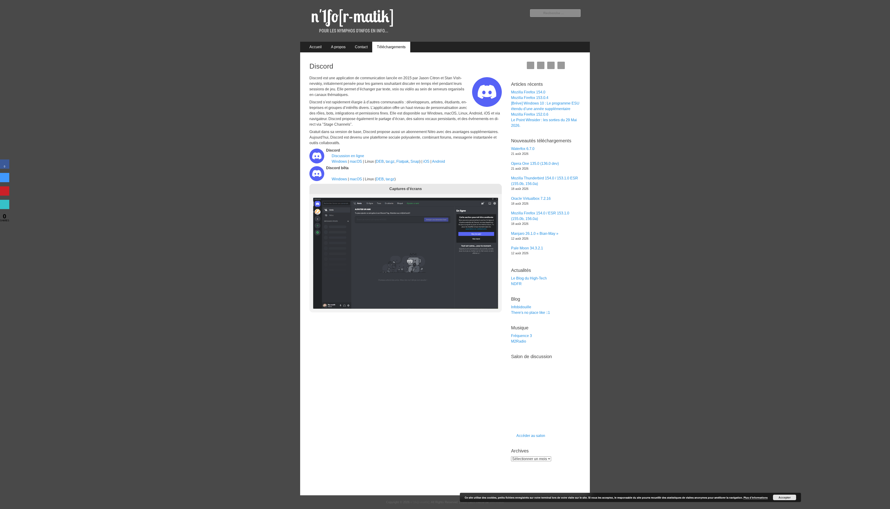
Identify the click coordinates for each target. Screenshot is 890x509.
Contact (361, 47)
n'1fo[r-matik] (419, 502)
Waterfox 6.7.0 (522, 149)
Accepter (785, 497)
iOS (426, 161)
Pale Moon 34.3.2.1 (527, 248)
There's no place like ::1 (530, 313)
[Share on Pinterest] (4, 194)
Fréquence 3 (521, 336)
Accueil (315, 47)
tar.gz (390, 161)
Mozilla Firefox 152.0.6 (529, 114)
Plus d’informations (756, 497)
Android (438, 161)
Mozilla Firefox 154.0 (528, 92)
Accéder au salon (530, 436)
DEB (380, 161)
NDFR (516, 284)
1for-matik (497, 502)
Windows (339, 161)
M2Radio (518, 341)
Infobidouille (521, 307)
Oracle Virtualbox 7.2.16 (531, 198)
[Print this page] (4, 207)
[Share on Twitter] (4, 180)
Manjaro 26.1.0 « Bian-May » (534, 233)
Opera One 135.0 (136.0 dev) (535, 163)
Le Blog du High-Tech (529, 278)
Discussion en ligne (348, 156)
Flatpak (402, 161)
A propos (338, 47)
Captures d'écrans (405, 189)
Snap (414, 161)
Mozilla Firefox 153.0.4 (529, 98)
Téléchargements (391, 47)
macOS (356, 161)
